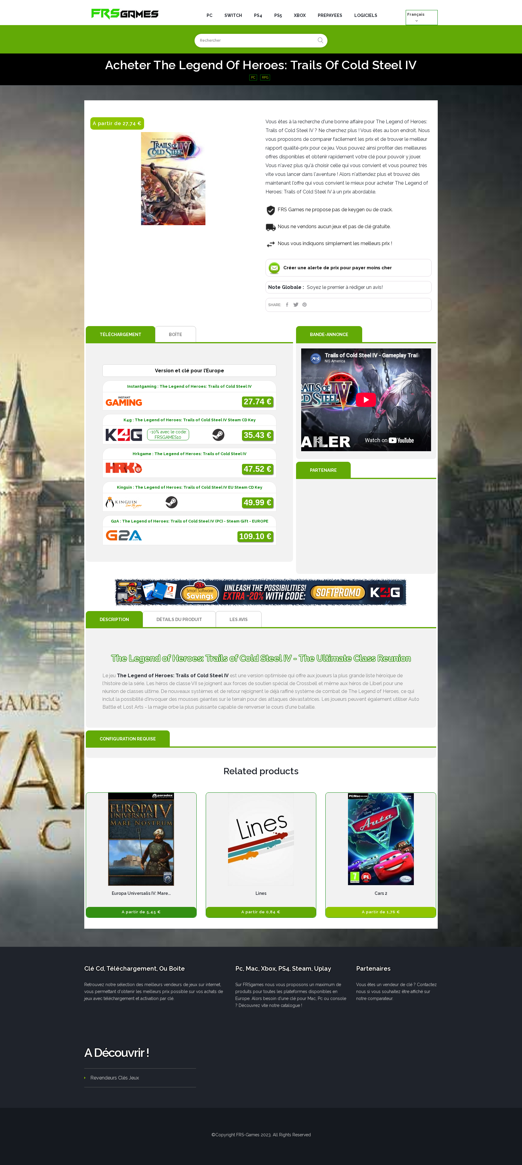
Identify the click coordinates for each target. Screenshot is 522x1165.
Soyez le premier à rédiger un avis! (345, 287)
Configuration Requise (128, 738)
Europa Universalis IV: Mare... (141, 893)
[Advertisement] (366, 526)
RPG (265, 77)
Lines (261, 893)
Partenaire (323, 470)
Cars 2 (381, 893)
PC (253, 77)
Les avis (239, 619)
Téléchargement (120, 334)
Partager (287, 305)
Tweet (296, 305)
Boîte (175, 334)
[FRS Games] (125, 13)
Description (114, 619)
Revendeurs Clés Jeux (114, 1078)
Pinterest (304, 305)
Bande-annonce (329, 334)
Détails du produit (179, 619)
